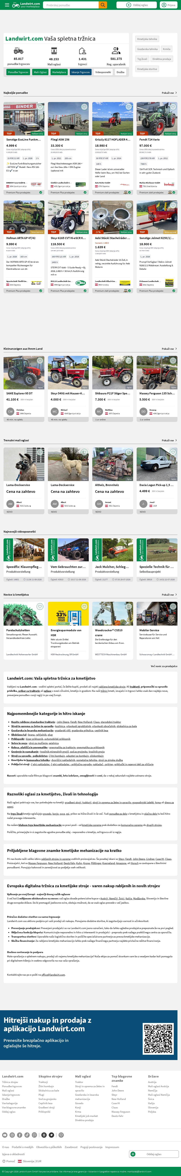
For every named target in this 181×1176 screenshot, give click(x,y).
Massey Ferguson (37, 863)
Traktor (79, 1082)
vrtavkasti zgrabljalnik (78, 726)
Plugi (41, 1094)
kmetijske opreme (91, 825)
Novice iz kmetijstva (16, 594)
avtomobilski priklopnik (57, 739)
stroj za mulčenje (38, 743)
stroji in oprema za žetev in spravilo (112, 802)
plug (50, 734)
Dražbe (6, 1099)
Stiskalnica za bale (49, 1090)
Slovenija (153, 1107)
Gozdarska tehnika (147, 49)
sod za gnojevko (78, 751)
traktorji (86, 802)
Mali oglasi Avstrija (158, 1086)
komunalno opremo (132, 825)
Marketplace (59, 72)
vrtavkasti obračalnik (103, 726)
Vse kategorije (9, 1103)
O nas (5, 1147)
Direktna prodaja (162, 59)
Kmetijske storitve (147, 69)
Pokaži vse (168, 92)
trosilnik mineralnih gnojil (54, 751)
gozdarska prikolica (82, 730)
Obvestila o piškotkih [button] (49, 1147)
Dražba (120, 72)
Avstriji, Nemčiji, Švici (112, 898)
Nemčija (152, 1090)
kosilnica (60, 726)
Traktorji (43, 1082)
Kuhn (79, 863)
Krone (86, 863)
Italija (128, 898)
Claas (96, 722)
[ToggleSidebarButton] (7, 5)
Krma (78, 1111)
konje (55, 813)
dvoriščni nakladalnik (63, 760)
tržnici (104, 691)
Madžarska (139, 898)
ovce (62, 813)
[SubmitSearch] (103, 4)
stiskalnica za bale (127, 726)
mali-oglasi (40, 72)
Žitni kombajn (46, 1086)
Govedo (79, 1103)
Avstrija (152, 1082)
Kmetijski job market (86, 1116)
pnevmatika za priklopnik (90, 747)
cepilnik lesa (101, 730)
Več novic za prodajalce (164, 666)
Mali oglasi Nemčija (159, 1094)
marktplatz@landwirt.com (139, 1171)
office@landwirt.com (53, 974)
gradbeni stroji (73, 802)
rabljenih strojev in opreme (56, 859)
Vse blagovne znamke (14, 1107)
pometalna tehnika (86, 760)
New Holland (85, 722)
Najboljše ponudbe (16, 92)
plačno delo (150, 813)
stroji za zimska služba (110, 760)
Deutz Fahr (69, 863)
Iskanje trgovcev (81, 72)
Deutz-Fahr (117, 1116)
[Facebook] (19, 1135)
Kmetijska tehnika (147, 39)
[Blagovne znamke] (51, 1135)
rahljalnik (41, 734)
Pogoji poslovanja (91, 1147)
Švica (151, 1099)
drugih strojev (154, 825)
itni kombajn (58, 755)
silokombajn (97, 755)
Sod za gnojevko (47, 1099)
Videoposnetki (103, 72)
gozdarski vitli (63, 730)
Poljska (152, 1111)
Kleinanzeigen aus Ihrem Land (23, 349)
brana (31, 734)
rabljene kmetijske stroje (112, 686)
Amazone (121, 863)
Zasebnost (71, 1147)
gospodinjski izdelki (143, 802)
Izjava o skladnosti (13, 1154)
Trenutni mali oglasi (16, 440)
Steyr (121, 859)
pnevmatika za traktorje (62, 747)
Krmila (166, 49)
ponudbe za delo (118, 813)
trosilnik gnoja (97, 751)
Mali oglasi (8, 1090)
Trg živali (142, 59)
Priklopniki (44, 1111)
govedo (47, 813)
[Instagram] (12, 1135)
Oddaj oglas (8, 1111)
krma (158, 802)
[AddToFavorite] (40, 106)
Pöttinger (96, 863)
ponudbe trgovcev (18, 72)
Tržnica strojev (10, 1082)
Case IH (160, 859)
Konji (78, 1107)
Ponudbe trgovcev (12, 1086)
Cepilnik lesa (45, 1103)
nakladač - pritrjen (103, 764)
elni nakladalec (41, 764)
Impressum (112, 1147)
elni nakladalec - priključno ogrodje (72, 764)
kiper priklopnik (34, 739)
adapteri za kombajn (77, 755)
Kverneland (108, 863)
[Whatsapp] (34, 1135)
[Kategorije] (44, 1135)
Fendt (73, 722)
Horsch (135, 863)
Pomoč (10, 1161)
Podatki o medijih (22, 1147)
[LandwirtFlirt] (61, 1135)
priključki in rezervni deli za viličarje (133, 764)
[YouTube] (4, 1135)
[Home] (26, 5)
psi (67, 813)
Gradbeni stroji (47, 1107)
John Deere (63, 722)
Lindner (150, 859)
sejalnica (54, 743)
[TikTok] (27, 1135)
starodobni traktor (111, 722)
